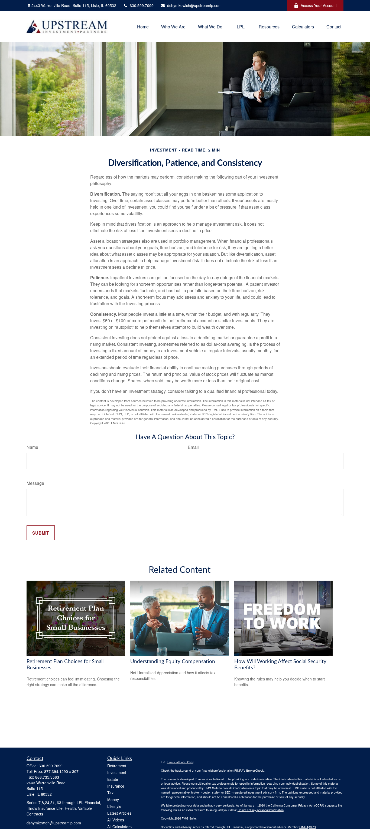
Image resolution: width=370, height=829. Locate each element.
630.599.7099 (142, 5)
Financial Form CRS (180, 762)
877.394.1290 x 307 (61, 771)
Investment (116, 772)
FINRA (303, 827)
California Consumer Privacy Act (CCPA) (297, 805)
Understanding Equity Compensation (172, 661)
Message (35, 483)
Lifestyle (114, 806)
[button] (143, 26)
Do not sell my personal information (261, 810)
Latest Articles (119, 813)
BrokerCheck (255, 770)
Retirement (116, 765)
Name (32, 447)
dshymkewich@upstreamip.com (194, 5)
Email (193, 447)
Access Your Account (319, 5)
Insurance (115, 786)
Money (113, 799)
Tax (110, 792)
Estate (112, 779)
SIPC (312, 827)
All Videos (115, 820)
